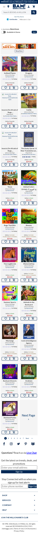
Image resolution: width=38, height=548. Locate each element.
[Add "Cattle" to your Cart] (33, 126)
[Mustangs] (10, 332)
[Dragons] (29, 64)
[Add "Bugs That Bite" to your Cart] (14, 242)
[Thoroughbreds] (10, 255)
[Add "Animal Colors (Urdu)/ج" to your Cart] (33, 203)
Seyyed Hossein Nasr (29, 154)
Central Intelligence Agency (28, 342)
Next (27, 438)
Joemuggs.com (7, 529)
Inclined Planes (10, 73)
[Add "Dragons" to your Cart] (33, 88)
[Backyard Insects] (10, 372)
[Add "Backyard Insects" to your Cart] (14, 395)
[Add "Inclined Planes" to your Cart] (14, 88)
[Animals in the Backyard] (29, 293)
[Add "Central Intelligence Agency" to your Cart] (33, 359)
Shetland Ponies (10, 418)
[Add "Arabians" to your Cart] (33, 395)
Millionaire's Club (25, 19)
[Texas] (10, 178)
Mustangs (10, 341)
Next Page (28, 417)
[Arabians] (29, 372)
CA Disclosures (30, 529)
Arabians (28, 381)
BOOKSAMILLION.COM (22, 526)
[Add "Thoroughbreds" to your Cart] (14, 280)
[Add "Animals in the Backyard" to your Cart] (33, 318)
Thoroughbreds (10, 264)
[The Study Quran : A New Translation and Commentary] (28, 139)
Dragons (28, 73)
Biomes (29, 225)
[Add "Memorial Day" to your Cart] (33, 280)
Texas (9, 187)
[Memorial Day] (29, 255)
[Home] (19, 6)
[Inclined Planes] (10, 64)
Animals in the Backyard (28, 303)
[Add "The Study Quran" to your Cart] (33, 165)
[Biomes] (29, 216)
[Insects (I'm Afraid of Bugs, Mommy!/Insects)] (10, 101)
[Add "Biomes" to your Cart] (33, 242)
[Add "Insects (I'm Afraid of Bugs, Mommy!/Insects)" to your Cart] (14, 126)
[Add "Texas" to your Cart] (14, 203)
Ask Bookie (13, 19)
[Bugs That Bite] (10, 216)
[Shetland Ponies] (10, 408)
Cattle (28, 110)
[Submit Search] (33, 12)
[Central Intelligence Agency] (29, 332)
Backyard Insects (10, 381)
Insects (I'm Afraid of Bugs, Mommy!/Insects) (10, 111)
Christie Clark (9, 116)
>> (32, 438)
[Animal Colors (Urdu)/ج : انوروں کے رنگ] (29, 178)
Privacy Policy (19, 531)
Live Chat (32, 452)
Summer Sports (10, 302)
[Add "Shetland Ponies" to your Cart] (14, 432)
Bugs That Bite (10, 225)
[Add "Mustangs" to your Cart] (14, 359)
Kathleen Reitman (28, 113)
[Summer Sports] (10, 293)
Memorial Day (28, 264)
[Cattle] (29, 101)
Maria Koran (10, 77)
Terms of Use (18, 529)
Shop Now (19, 51)
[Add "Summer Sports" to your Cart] (14, 318)
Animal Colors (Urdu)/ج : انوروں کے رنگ (29, 188)
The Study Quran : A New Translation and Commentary (29, 149)
